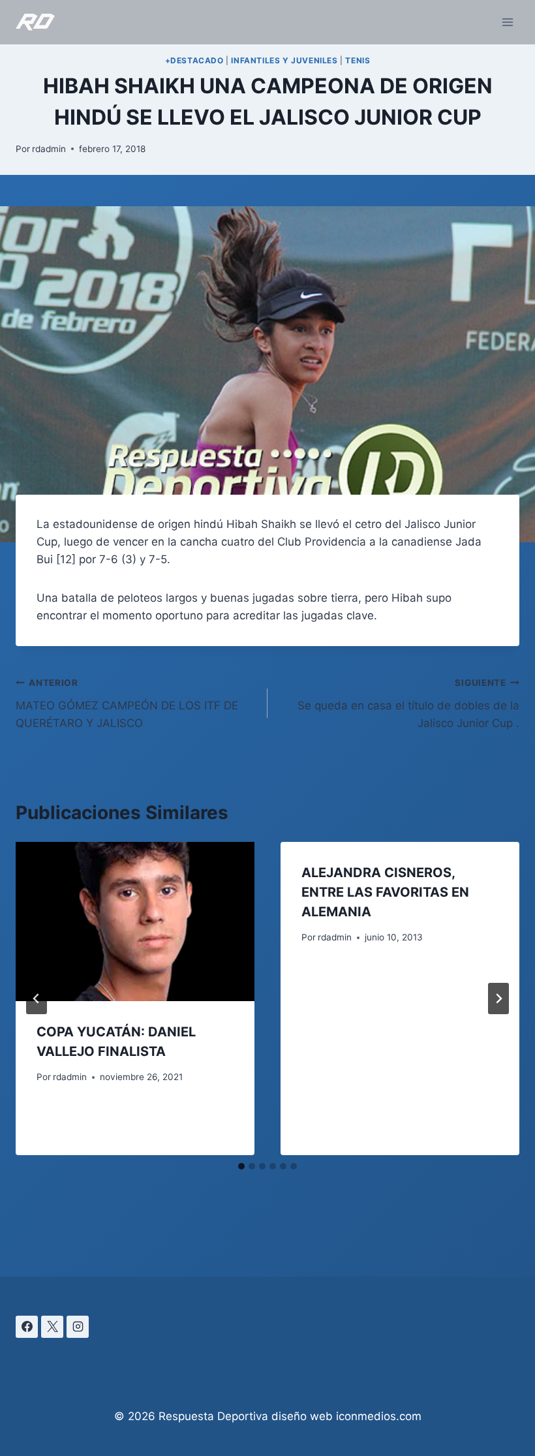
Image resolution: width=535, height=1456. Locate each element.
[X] (52, 1327)
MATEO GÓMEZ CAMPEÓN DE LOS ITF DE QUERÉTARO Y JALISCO (127, 703)
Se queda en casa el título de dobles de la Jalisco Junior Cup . (408, 703)
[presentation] (135, 921)
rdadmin (49, 149)
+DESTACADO (194, 60)
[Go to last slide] (36, 998)
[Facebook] (27, 1327)
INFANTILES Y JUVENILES (284, 60)
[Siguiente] (498, 998)
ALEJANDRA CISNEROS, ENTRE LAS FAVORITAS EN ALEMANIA (385, 892)
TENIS (357, 60)
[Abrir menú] (507, 22)
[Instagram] (78, 1327)
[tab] (241, 1166)
